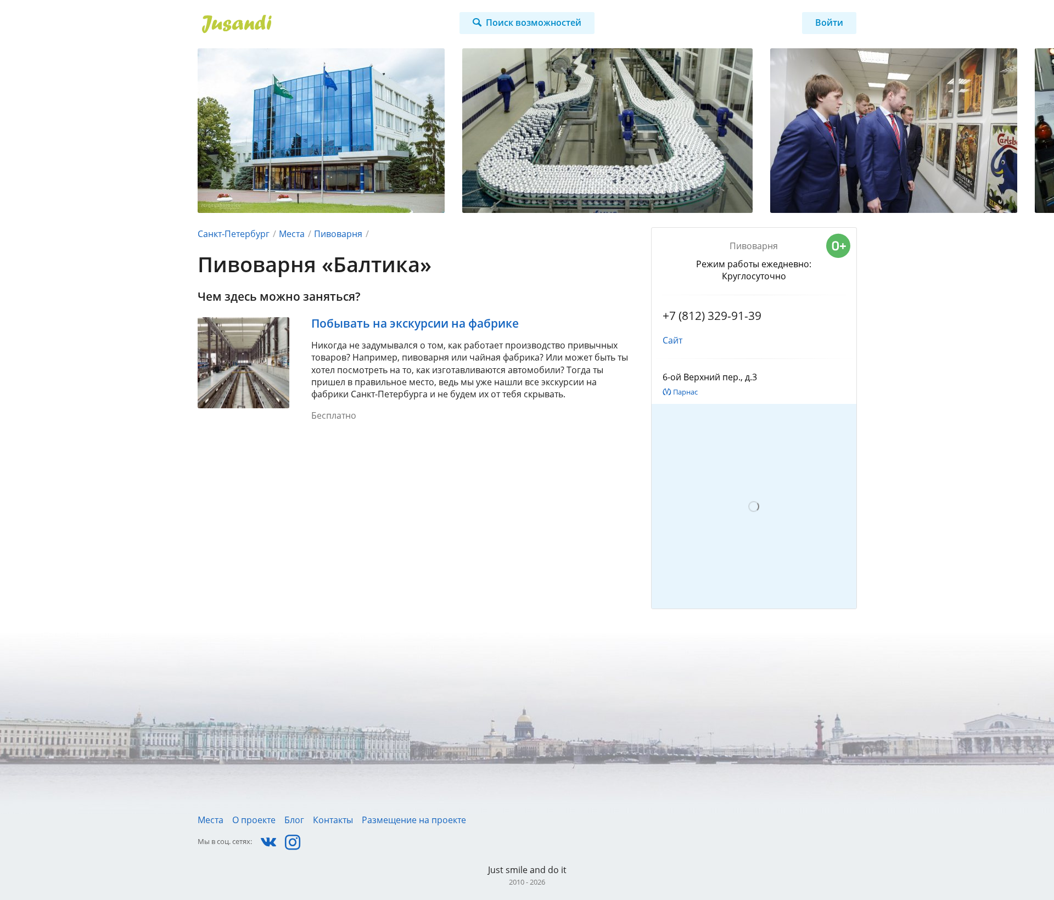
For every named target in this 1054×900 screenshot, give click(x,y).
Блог (294, 820)
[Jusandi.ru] (300, 24)
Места (292, 234)
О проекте (254, 820)
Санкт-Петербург (234, 234)
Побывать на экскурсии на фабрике (415, 323)
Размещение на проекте (414, 820)
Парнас (685, 392)
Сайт (672, 340)
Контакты (333, 820)
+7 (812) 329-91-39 (712, 315)
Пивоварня (338, 234)
